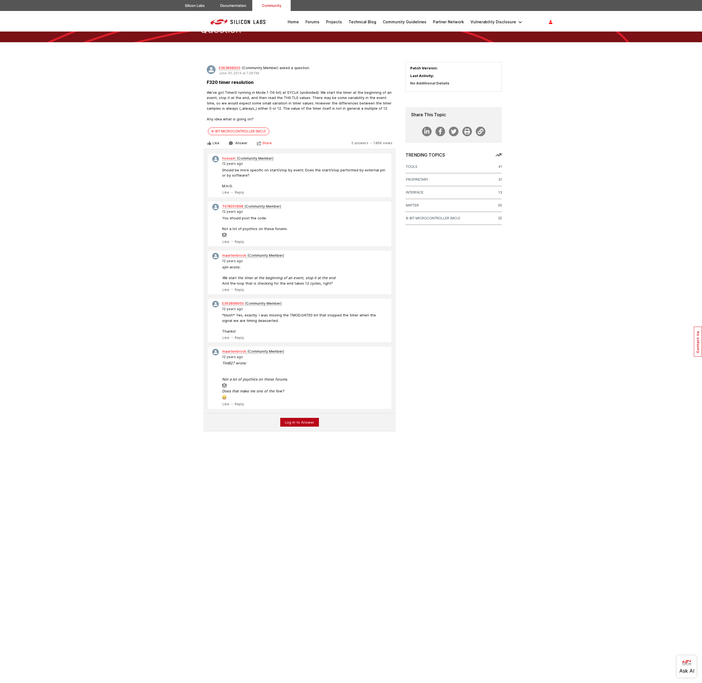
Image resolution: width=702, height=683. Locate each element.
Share (267, 143)
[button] (698, 342)
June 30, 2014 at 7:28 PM (239, 73)
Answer (241, 143)
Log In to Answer (299, 422)
